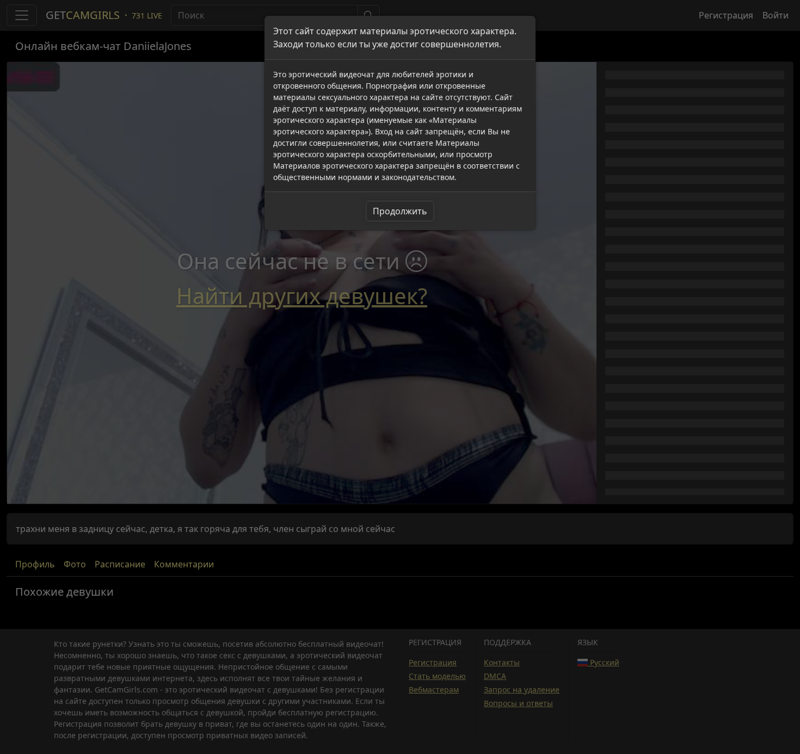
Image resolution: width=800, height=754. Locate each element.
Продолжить (400, 211)
